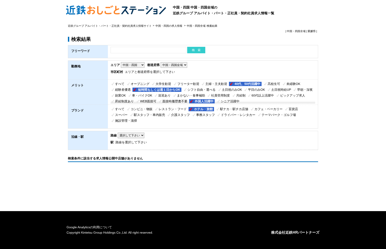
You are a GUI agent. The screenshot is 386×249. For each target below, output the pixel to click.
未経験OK (293, 84)
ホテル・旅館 (203, 109)
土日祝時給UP (281, 89)
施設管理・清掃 (126, 120)
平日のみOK (256, 89)
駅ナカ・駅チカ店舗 (234, 109)
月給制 (240, 95)
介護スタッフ (180, 115)
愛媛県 (312, 31)
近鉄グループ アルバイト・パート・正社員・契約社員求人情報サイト (110, 25)
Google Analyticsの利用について (89, 227)
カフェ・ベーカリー (268, 109)
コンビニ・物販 (142, 109)
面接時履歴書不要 (174, 101)
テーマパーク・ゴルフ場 (279, 115)
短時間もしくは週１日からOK (159, 89)
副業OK (120, 95)
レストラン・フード (173, 109)
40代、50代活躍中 (247, 84)
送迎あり (164, 95)
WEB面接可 (148, 101)
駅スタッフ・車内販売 (149, 115)
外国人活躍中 (204, 101)
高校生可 (274, 84)
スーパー (121, 115)
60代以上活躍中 (263, 95)
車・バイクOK (142, 95)
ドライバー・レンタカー (238, 115)
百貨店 (293, 109)
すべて (119, 84)
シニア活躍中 (230, 101)
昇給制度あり (124, 101)
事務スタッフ (205, 115)
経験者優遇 (123, 89)
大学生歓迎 (163, 84)
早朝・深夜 (305, 89)
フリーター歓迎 (188, 84)
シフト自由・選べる (201, 89)
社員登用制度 (220, 95)
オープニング (140, 84)
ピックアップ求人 (292, 95)
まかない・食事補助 (191, 95)
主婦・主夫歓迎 (216, 84)
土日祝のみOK (232, 89)
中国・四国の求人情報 (169, 25)
